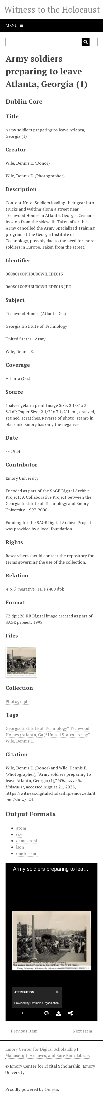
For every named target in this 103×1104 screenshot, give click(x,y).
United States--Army (68, 734)
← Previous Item (22, 1031)
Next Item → (85, 1031)
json (20, 847)
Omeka (51, 1089)
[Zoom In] (14, 877)
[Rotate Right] (32, 877)
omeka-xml (27, 853)
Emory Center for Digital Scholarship (41, 1049)
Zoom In (23, 1013)
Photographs (18, 701)
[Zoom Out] (23, 877)
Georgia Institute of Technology (36, 728)
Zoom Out (35, 1013)
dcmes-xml (26, 841)
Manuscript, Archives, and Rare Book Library (47, 1055)
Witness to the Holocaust (52, 9)
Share (70, 1013)
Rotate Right (46, 1013)
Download (58, 1013)
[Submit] (86, 42)
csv (19, 834)
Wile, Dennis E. (20, 741)
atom (21, 828)
